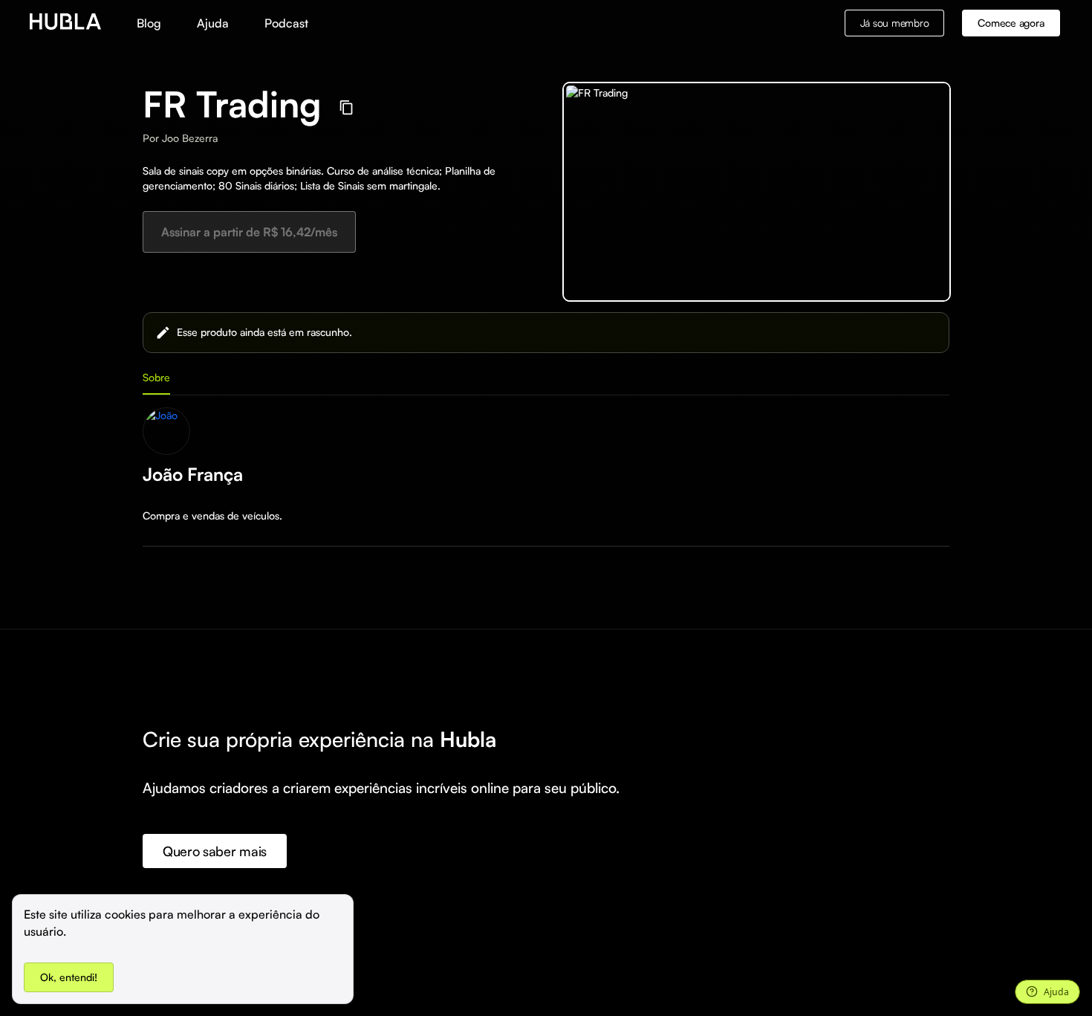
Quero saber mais (215, 851)
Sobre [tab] (156, 377)
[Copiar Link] (346, 107)
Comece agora (1011, 22)
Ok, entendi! (68, 977)
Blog (149, 23)
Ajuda (213, 23)
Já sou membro (894, 22)
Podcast (286, 23)
